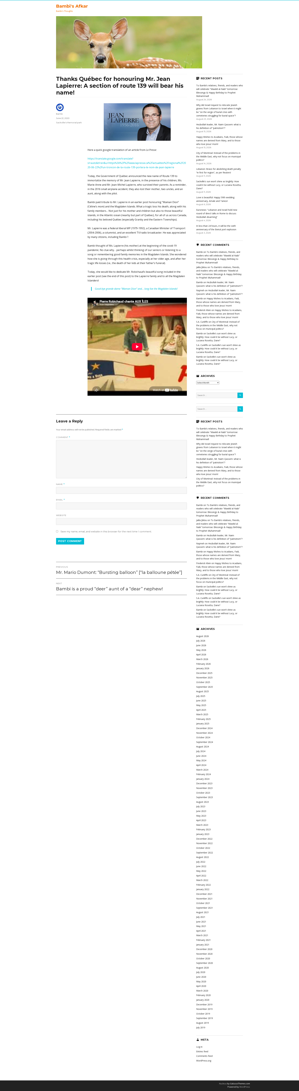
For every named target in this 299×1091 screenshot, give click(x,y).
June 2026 (201, 645)
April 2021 (201, 930)
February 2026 (203, 663)
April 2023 (201, 820)
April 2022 (201, 875)
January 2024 (202, 778)
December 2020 (204, 949)
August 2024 (202, 746)
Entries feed (202, 1051)
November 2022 (204, 843)
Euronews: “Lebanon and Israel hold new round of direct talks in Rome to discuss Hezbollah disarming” (216, 213)
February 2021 (203, 939)
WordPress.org (203, 1060)
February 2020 (203, 995)
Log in (199, 1046)
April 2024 (201, 765)
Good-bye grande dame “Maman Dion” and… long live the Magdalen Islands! (136, 288)
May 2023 (201, 815)
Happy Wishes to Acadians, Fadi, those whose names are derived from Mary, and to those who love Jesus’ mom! (219, 140)
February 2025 (203, 719)
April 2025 (201, 709)
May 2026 (201, 650)
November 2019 (204, 1009)
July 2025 (200, 696)
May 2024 (201, 760)
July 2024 (200, 751)
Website (61, 515)
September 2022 (204, 852)
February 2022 (203, 884)
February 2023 (203, 829)
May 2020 (201, 981)
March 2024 (202, 769)
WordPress (244, 1086)
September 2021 (204, 907)
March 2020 (202, 990)
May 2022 (201, 870)
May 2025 (201, 705)
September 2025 (204, 686)
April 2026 (201, 654)
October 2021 (203, 903)
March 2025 (202, 714)
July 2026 (200, 640)
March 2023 (202, 824)
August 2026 (202, 636)
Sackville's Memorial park (69, 122)
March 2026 (202, 659)
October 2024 (203, 737)
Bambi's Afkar (72, 6)
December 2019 (204, 1004)
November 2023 (204, 788)
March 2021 (202, 935)
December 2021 (204, 893)
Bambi (59, 114)
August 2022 (202, 857)
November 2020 (204, 953)
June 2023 (201, 811)
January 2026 (202, 668)
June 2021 (201, 921)
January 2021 (202, 944)
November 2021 (204, 898)
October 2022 (203, 847)
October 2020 (203, 958)
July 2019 (200, 1027)
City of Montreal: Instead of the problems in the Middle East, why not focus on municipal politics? (218, 156)
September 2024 (204, 742)
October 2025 (203, 682)
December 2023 (204, 783)
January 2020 (202, 999)
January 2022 (202, 889)
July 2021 (200, 916)
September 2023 (204, 797)
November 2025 (204, 677)
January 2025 (202, 723)
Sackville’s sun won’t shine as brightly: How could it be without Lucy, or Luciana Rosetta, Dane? (218, 185)
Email (60, 499)
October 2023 (203, 792)
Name (60, 484)
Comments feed (204, 1055)
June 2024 (201, 755)
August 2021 (202, 912)
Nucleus (223, 1083)
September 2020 (204, 962)
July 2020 (200, 972)
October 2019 (203, 1013)
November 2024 (204, 732)
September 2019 (204, 1018)
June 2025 (201, 700)
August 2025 (202, 691)
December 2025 (204, 673)
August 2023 (202, 801)
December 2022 (204, 838)
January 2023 (202, 834)
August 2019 (202, 1022)
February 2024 (203, 774)
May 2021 (201, 926)
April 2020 (201, 985)
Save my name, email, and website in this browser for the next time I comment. (106, 531)
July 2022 (200, 861)
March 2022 (202, 880)
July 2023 (200, 806)
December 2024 (204, 728)
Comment (63, 437)
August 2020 (202, 967)
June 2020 (201, 976)
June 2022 (201, 866)
